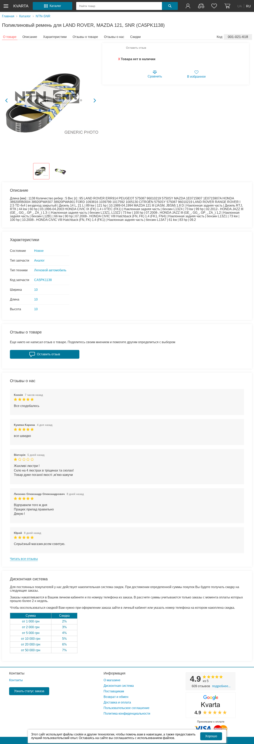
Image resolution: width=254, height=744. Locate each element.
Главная (8, 16)
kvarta (20, 6)
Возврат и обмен (116, 697)
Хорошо (211, 736)
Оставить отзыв (136, 47)
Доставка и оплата (117, 702)
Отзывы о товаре (85, 37)
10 (36, 289)
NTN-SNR (43, 16)
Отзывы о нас (114, 37)
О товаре (9, 37)
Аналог (39, 260)
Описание (29, 37)
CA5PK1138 (43, 280)
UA (239, 6)
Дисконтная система (119, 685)
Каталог (25, 16)
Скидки (135, 37)
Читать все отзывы (24, 558)
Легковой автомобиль (50, 270)
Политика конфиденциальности (127, 713)
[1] (188, 6)
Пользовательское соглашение (126, 708)
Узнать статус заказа (29, 691)
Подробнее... (221, 686)
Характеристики (55, 37)
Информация (114, 673)
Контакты (16, 673)
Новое (39, 250)
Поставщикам (114, 691)
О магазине (112, 680)
